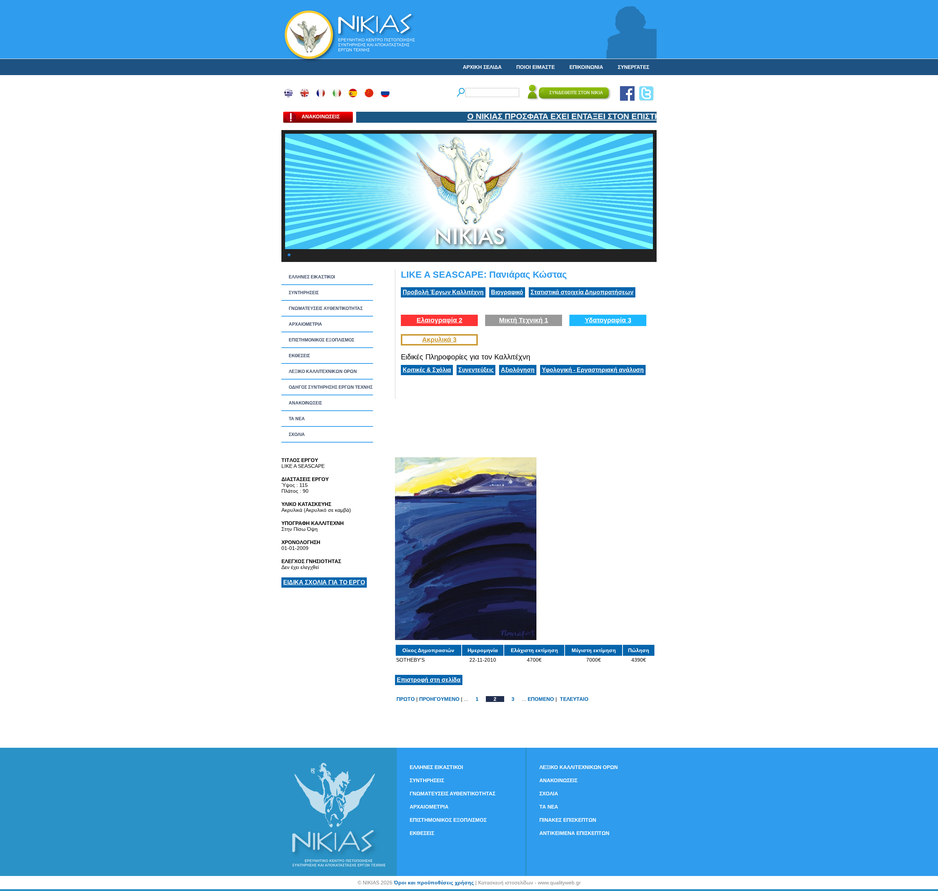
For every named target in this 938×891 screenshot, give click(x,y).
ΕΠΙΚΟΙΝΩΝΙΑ (586, 67)
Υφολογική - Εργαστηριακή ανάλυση (593, 370)
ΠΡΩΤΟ (405, 699)
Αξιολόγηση (518, 370)
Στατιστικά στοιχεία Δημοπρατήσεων (582, 292)
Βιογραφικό (507, 292)
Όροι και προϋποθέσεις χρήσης (434, 883)
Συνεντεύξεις (476, 370)
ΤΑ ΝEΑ (297, 418)
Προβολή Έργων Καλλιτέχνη (443, 292)
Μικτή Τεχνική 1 (523, 320)
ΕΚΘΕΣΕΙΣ (299, 355)
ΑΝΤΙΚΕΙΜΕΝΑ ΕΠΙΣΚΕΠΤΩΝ (574, 833)
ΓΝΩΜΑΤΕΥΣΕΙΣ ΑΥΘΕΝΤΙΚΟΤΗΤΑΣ (326, 308)
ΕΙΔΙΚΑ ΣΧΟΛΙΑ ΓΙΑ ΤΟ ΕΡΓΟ (324, 582)
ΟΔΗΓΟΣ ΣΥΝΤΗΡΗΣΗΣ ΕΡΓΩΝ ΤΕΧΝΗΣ (331, 387)
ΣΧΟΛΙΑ (297, 434)
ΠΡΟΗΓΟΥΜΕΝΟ (439, 699)
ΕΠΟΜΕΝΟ (541, 699)
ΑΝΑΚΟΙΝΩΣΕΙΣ (305, 403)
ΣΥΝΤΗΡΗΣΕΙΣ (304, 292)
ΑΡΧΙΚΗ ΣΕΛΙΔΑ (482, 67)
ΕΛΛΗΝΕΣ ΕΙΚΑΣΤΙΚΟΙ (312, 277)
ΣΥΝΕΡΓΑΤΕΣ (633, 67)
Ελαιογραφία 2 (439, 320)
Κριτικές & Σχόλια (427, 370)
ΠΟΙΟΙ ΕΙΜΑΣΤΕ (535, 67)
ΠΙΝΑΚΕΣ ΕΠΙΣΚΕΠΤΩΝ (567, 820)
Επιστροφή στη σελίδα (429, 680)
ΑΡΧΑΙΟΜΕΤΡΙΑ (305, 324)
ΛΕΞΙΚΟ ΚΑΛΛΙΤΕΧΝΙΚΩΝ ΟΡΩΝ (323, 371)
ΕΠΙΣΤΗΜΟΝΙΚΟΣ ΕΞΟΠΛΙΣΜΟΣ (321, 340)
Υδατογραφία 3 (608, 320)
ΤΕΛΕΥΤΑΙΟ (574, 699)
